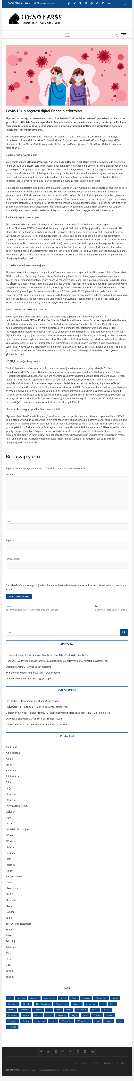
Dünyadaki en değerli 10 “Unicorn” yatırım (28, 718)
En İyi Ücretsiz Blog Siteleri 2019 (24, 706)
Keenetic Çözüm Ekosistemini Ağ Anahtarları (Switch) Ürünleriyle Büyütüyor (47, 654)
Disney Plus (101, 998)
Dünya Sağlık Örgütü (17, 805)
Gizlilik (95, 1063)
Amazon (21, 998)
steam (109, 1015)
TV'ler (9, 953)
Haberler (11, 847)
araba (9, 764)
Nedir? (9, 894)
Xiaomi (109, 1021)
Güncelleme (61, 1004)
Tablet (9, 935)
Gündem (10, 841)
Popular (10, 911)
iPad (112, 1004)
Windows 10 (83, 1021)
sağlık (74, 1015)
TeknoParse (12, 1069)
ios (102, 1004)
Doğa (9, 788)
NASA (95, 1009)
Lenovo (38, 1009)
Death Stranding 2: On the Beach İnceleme (28, 666)
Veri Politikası (81, 1063)
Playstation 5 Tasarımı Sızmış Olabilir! (26, 700)
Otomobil (11, 900)
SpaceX (97, 1015)
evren (115, 998)
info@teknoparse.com (43, 3)
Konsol (9, 870)
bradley (56, 700)
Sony (85, 1015)
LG (49, 1009)
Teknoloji (11, 941)
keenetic (25, 1009)
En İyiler (10, 811)
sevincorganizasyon (56, 706)
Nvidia (26, 1015)
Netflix (107, 1009)
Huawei (76, 1004)
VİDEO (9, 964)
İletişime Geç (109, 1063)
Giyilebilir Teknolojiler (18, 829)
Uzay (8, 958)
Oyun (9, 905)
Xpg (120, 1021)
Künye (123, 1063)
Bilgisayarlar (13, 776)
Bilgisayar (11, 770)
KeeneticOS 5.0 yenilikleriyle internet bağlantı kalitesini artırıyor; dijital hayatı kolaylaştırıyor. (57, 660)
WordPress (49, 1070)
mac (58, 1009)
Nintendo (12, 1015)
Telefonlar (11, 947)
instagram (90, 1004)
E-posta (11, 540)
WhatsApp (66, 1021)
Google (26, 1004)
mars (68, 1009)
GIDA (9, 823)
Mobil (9, 882)
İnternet (10, 864)
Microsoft (81, 1009)
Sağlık (9, 917)
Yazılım (10, 970)
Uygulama (40, 1021)
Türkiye (26, 1021)
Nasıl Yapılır (12, 888)
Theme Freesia (36, 1070)
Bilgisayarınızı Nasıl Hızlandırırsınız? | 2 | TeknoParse (81, 712)
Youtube (12, 1026)
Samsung (62, 1015)
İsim (9, 521)
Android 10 (49, 998)
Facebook (12, 1004)
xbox (97, 1021)
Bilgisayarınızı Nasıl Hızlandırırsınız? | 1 (27, 712)
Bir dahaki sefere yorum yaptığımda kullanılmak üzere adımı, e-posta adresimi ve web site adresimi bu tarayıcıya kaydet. (66, 587)
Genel (9, 817)
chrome (86, 998)
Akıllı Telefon (13, 752)
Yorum (9, 474)
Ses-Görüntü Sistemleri (18, 923)
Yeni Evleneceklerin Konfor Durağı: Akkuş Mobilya (33, 672)
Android (34, 998)
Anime (9, 758)
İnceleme (11, 852)
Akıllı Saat (11, 746)
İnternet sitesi (13, 558)
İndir (8, 858)
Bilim (8, 782)
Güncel (9, 835)
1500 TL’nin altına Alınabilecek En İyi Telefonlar (31, 724)
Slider (9, 929)
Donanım (11, 794)
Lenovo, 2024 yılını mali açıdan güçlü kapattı (29, 678)
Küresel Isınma (14, 876)
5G (9, 998)
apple (63, 998)
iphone (11, 1009)
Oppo (37, 1015)
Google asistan (43, 1004)
